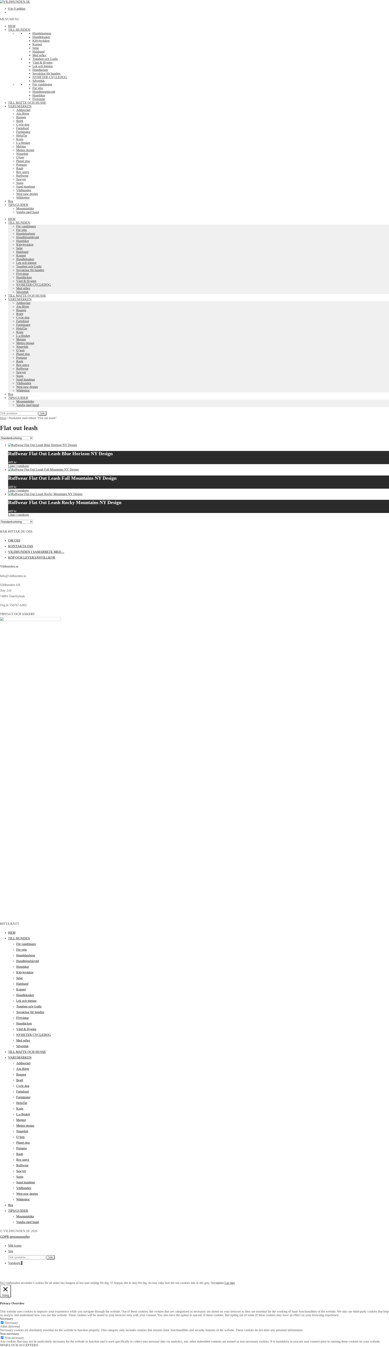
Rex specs (22, 172)
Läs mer (229, 1283)
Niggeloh (22, 153)
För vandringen (42, 84)
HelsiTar (21, 135)
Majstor (21, 146)
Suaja (19, 183)
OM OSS (14, 540)
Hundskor (38, 95)
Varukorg (15, 1263)
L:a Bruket (23, 143)
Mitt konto (14, 1245)
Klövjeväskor (41, 40)
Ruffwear (22, 175)
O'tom (20, 157)
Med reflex (39, 55)
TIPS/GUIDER (18, 205)
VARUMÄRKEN (20, 106)
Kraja (19, 139)
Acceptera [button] (217, 1283)
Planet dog (23, 161)
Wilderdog (23, 197)
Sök (42, 413)
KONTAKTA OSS (20, 546)
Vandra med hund (27, 212)
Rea (10, 201)
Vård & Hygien (42, 62)
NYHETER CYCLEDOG (49, 77)
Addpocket (23, 110)
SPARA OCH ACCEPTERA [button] (19, 1345)
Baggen (21, 117)
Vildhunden (23, 190)
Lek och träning (42, 66)
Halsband (38, 51)
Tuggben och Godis (45, 59)
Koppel (37, 44)
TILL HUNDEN (19, 29)
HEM (11, 26)
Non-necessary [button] (9, 1333)
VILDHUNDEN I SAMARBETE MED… (36, 552)
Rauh (19, 168)
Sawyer (21, 179)
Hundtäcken (40, 70)
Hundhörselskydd (43, 91)
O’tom (20, 350)
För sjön (37, 88)
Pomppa (21, 164)
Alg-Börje (22, 113)
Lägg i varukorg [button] (18, 466)
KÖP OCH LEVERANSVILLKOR (31, 557)
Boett (19, 121)
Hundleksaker (41, 37)
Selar (35, 48)
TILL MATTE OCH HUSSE (27, 102)
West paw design (27, 194)
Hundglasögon (41, 33)
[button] (9, 19)
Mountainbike (25, 208)
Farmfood (22, 128)
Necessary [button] (6, 1318)
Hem (3, 418)
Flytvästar (38, 99)
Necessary (11, 1323)
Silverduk (38, 80)
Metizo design (25, 150)
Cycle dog (22, 124)
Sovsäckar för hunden (46, 73)
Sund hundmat (25, 186)
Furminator (23, 132)
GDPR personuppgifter (15, 1236)
